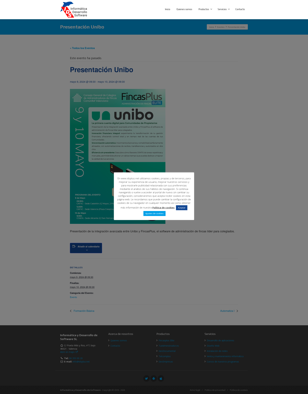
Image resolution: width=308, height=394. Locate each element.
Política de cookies (163, 207)
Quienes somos (184, 9)
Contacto (240, 9)
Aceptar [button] (181, 207)
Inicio (167, 9)
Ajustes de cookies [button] (154, 213)
